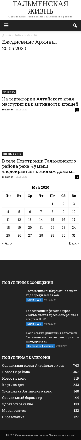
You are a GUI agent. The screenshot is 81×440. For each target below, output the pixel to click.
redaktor (7, 109)
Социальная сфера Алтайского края (33, 365)
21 (41, 227)
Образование (13, 417)
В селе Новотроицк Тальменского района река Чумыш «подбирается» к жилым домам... (39, 166)
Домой (6, 35)
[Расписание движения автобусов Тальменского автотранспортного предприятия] (12, 338)
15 (52, 219)
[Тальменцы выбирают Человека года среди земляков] (12, 296)
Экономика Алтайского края (27, 391)
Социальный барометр (22, 397)
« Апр (7, 243)
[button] (75, 25)
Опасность (9, 91)
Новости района (12, 153)
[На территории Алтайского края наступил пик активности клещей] (40, 75)
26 (19, 235)
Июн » (74, 243)
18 (8, 227)
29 (52, 235)
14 (41, 219)
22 (52, 227)
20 (30, 227)
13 (30, 219)
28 (41, 235)
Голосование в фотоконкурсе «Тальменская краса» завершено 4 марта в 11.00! (52, 315)
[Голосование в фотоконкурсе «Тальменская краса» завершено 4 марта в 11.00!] (12, 316)
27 (30, 235)
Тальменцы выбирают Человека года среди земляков (51, 293)
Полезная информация (40, 346)
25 (8, 235)
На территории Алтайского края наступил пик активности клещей (40, 101)
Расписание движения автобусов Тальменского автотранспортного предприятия (52, 337)
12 (19, 219)
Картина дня (34, 299)
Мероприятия (14, 410)
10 (73, 211)
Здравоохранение (17, 404)
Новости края (14, 378)
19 (19, 227)
